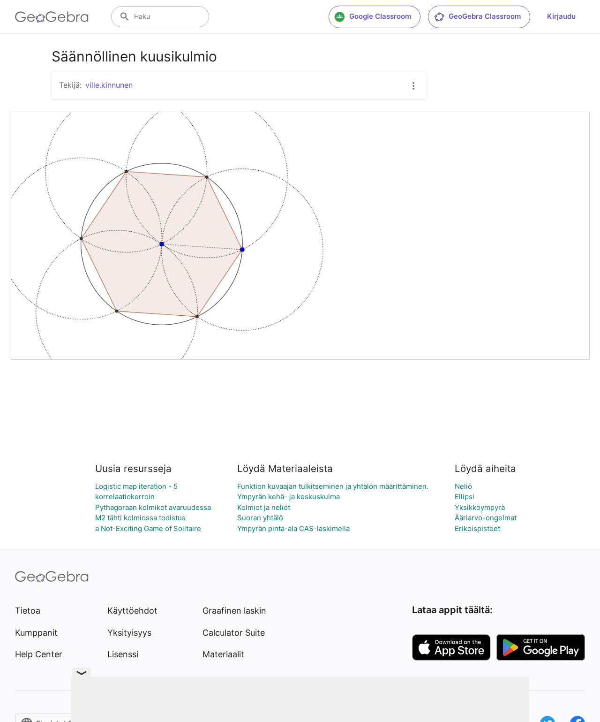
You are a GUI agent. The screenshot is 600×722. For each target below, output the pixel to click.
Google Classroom (380, 16)
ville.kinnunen (109, 85)
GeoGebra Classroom (485, 16)
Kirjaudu (561, 16)
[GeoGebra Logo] (52, 17)
